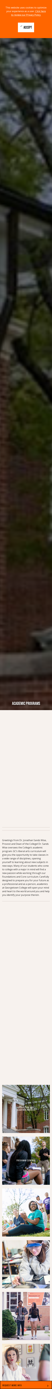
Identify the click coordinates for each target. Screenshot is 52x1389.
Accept (26, 27)
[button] (26, 1385)
